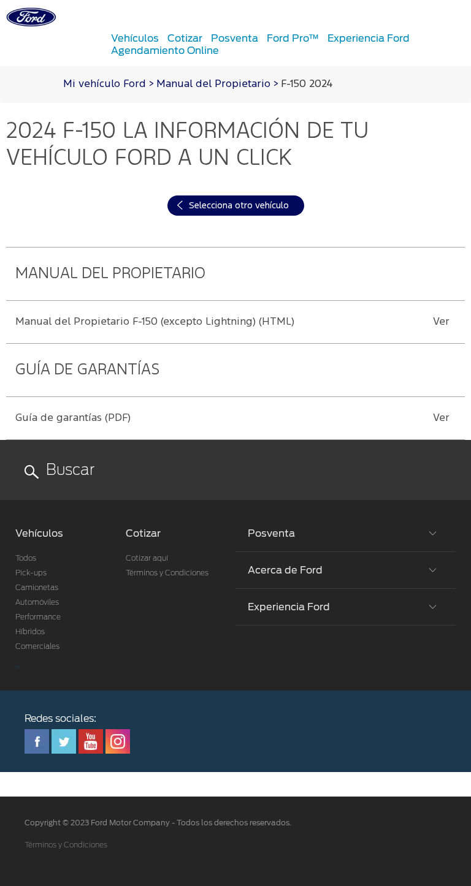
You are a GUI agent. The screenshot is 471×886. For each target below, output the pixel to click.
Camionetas (36, 587)
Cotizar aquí (147, 558)
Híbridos (30, 631)
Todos (25, 558)
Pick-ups (31, 573)
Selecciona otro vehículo (239, 206)
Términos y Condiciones (167, 573)
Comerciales (37, 646)
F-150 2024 (306, 84)
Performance (38, 617)
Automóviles (37, 602)
